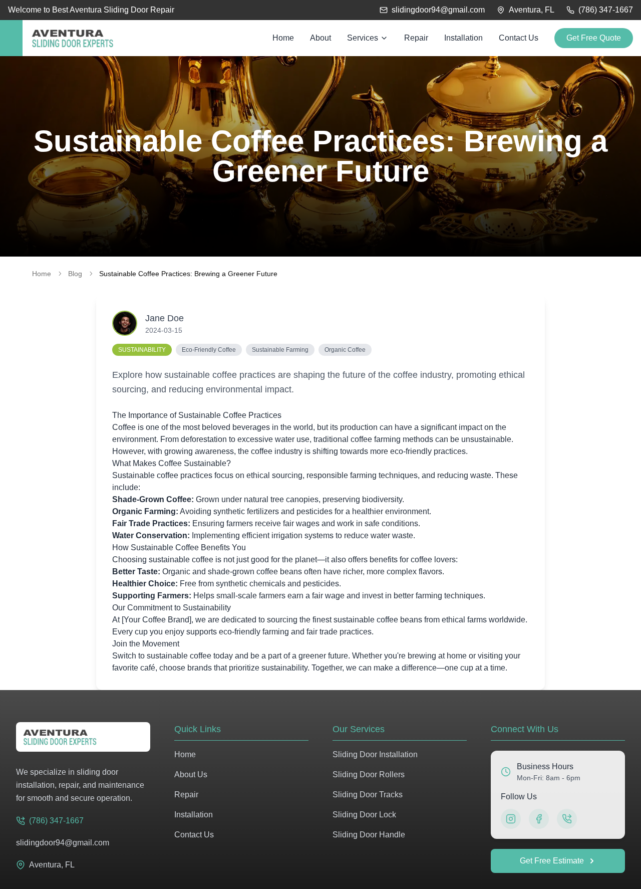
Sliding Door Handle (369, 834)
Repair (186, 794)
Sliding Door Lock (364, 814)
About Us (190, 774)
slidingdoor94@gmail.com (438, 10)
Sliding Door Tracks (368, 794)
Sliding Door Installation (375, 754)
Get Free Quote (593, 38)
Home (41, 274)
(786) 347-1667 (605, 10)
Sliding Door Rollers (369, 774)
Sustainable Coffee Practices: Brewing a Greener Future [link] (188, 274)
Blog (75, 274)
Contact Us (194, 834)
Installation (193, 814)
